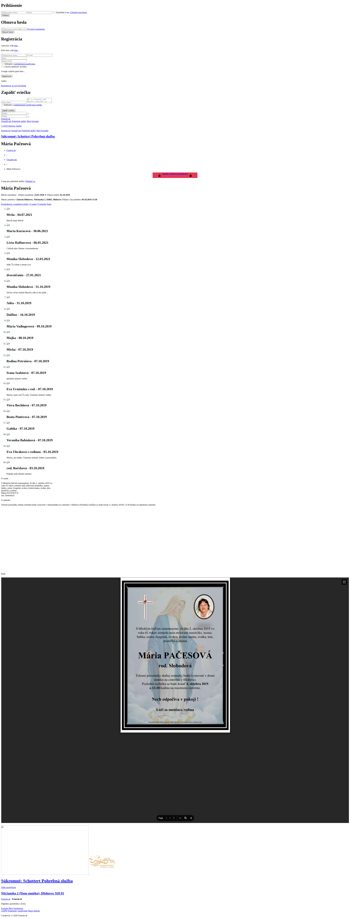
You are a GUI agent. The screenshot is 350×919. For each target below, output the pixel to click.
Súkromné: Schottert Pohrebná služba (28, 136)
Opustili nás (6, 121)
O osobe (33, 204)
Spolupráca (18, 908)
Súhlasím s (23, 105)
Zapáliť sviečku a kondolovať (175, 173)
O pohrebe (41, 204)
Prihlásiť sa (30, 181)
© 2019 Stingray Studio (11, 126)
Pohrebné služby (19, 121)
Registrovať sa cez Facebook (13, 86)
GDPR (4, 911)
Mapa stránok (34, 911)
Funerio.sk (5, 119)
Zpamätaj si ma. (63, 12)
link (16, 46)
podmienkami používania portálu (28, 105)
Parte (49, 204)
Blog (29, 121)
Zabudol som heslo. (78, 12)
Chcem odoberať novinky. (15, 66)
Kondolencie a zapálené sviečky (15, 204)
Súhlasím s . (20, 64)
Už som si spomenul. (36, 29)
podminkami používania (24, 64)
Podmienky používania (17, 911)
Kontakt (35, 121)
